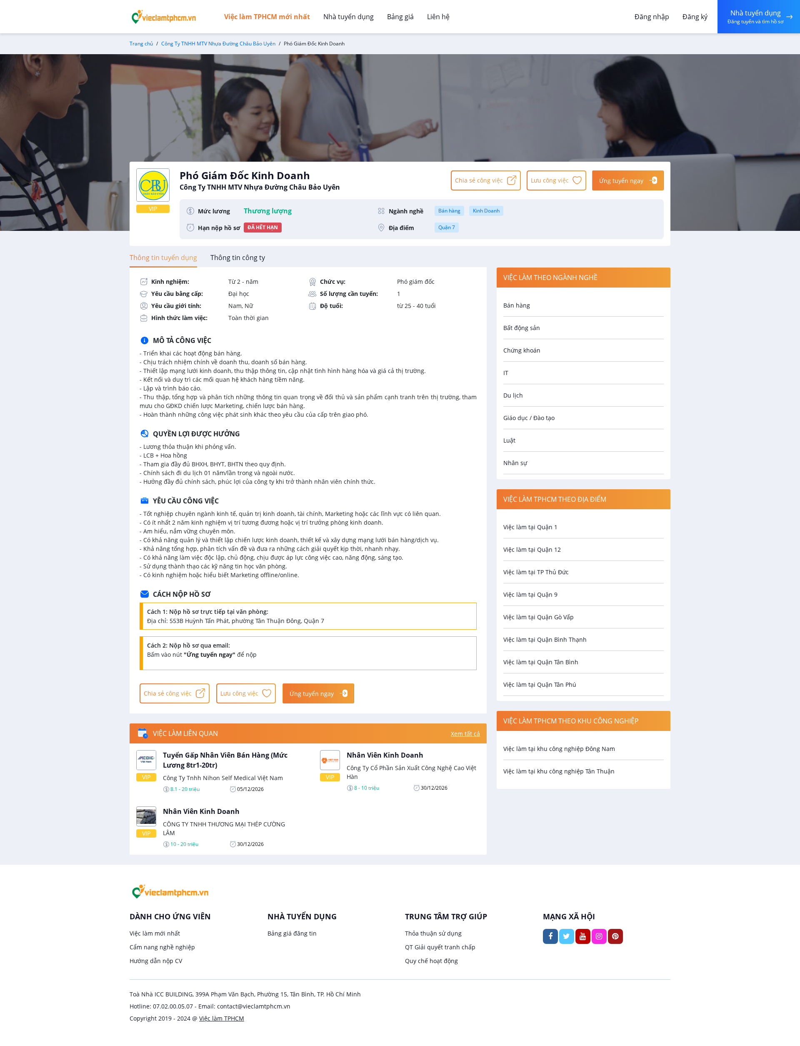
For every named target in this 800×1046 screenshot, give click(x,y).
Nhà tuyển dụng (348, 16)
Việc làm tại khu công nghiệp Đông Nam (559, 749)
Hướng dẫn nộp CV (156, 961)
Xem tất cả (465, 734)
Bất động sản (521, 328)
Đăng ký (695, 16)
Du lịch (513, 395)
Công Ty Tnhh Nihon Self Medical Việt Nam (223, 778)
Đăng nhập (652, 16)
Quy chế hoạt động (431, 961)
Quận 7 (446, 227)
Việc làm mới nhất (155, 933)
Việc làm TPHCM (221, 1018)
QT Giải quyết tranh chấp (440, 947)
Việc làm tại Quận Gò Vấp (538, 617)
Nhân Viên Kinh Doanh (385, 755)
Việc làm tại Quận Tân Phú (539, 684)
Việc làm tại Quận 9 (530, 594)
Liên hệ (438, 16)
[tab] (163, 258)
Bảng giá (400, 16)
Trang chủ (141, 43)
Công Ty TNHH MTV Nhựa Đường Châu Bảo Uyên (218, 43)
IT (505, 373)
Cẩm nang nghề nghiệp (162, 947)
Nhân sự (515, 463)
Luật (509, 440)
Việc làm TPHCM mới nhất (267, 16)
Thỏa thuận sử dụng (433, 933)
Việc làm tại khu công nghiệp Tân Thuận (559, 771)
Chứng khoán (521, 350)
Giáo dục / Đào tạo (529, 418)
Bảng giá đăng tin (292, 933)
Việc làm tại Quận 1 (530, 527)
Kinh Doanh (486, 210)
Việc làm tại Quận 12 (532, 549)
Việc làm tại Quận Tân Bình (540, 662)
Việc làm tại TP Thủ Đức (536, 572)
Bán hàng (449, 210)
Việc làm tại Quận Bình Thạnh (545, 639)
